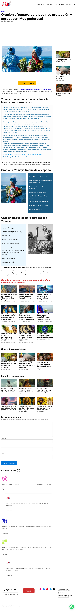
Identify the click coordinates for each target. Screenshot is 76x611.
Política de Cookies (63, 589)
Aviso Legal (61, 592)
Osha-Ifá (39, 4)
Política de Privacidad (64, 590)
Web (2, 453)
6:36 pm (50, 547)
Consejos (61, 4)
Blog (55, 4)
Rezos (3, 11)
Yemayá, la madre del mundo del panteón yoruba (35, 89)
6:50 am (48, 568)
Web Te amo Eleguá (63, 597)
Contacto (60, 593)
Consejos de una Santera (65, 595)
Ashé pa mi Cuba (33, 503)
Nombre (4, 438)
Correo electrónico (8, 446)
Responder (5, 489)
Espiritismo (49, 4)
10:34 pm (49, 484)
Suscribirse (69, 4)
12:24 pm (49, 526)
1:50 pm (48, 503)
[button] (71, 606)
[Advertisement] (38, 34)
